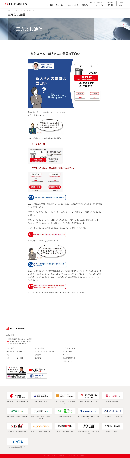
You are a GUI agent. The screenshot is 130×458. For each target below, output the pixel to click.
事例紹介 (85, 5)
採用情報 (110, 5)
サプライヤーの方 (69, 348)
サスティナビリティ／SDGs (44, 351)
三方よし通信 (22, 10)
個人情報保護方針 (69, 358)
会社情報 (50, 5)
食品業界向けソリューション (16, 351)
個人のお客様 (67, 351)
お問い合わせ (100, 2)
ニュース (92, 2)
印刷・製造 (60, 5)
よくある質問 (39, 348)
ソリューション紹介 (73, 5)
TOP (9, 10)
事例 (8, 355)
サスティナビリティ (98, 5)
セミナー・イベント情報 (14, 358)
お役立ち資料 (110, 2)
